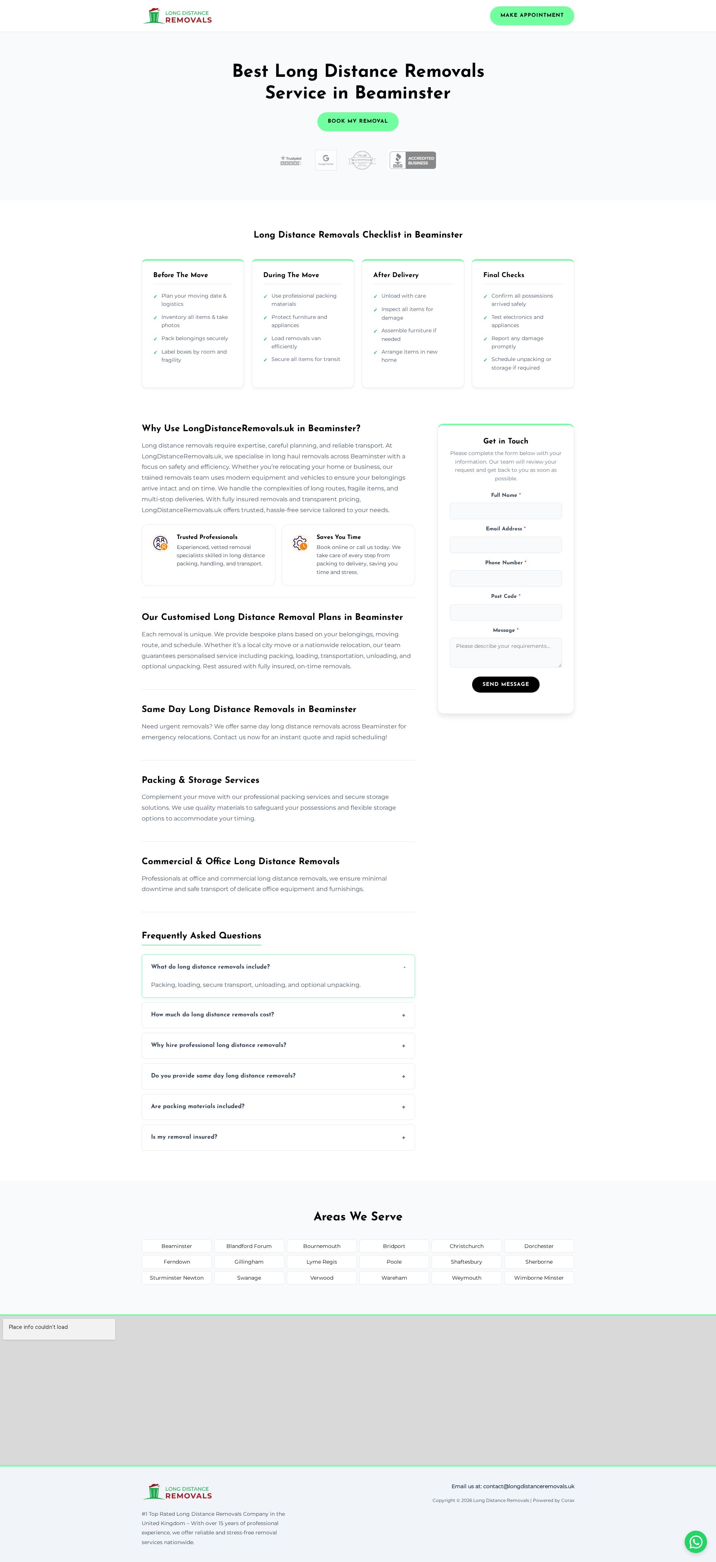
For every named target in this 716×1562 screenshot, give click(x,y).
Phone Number (506, 562)
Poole (394, 1261)
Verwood (321, 1277)
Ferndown (177, 1261)
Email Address (506, 529)
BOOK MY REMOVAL (358, 121)
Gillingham (249, 1261)
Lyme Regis (322, 1261)
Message (506, 630)
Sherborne (539, 1261)
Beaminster (176, 1246)
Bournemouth (321, 1246)
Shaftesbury (466, 1261)
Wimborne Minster (539, 1277)
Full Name (506, 495)
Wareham (394, 1277)
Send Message (506, 684)
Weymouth (466, 1277)
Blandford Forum (249, 1246)
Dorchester (539, 1246)
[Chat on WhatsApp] (696, 1542)
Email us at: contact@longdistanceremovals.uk (513, 1486)
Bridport (394, 1246)
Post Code (506, 596)
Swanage (249, 1277)
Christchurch (467, 1246)
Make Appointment (532, 15)
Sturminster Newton (177, 1277)
